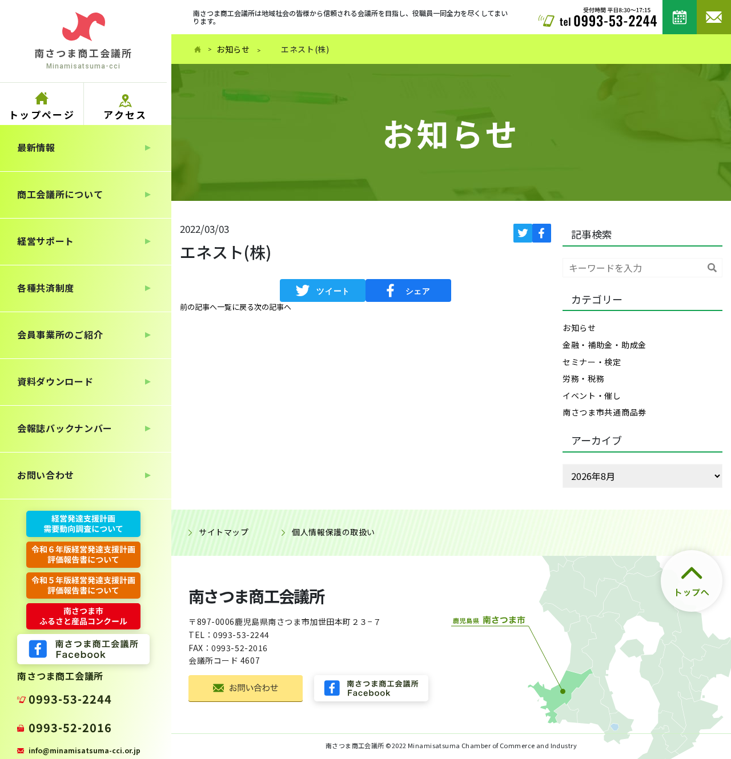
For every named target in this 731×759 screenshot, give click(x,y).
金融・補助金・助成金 (604, 344)
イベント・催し (592, 395)
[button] (198, 307)
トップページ (42, 114)
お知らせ (233, 49)
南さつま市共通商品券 (604, 412)
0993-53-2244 (70, 699)
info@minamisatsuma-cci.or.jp (84, 750)
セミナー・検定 (592, 362)
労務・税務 (584, 378)
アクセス (125, 114)
